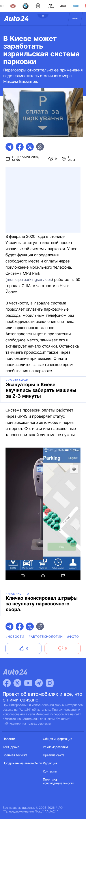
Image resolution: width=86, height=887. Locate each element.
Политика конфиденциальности (58, 781)
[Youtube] (28, 683)
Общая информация (57, 739)
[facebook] (20, 147)
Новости (9, 739)
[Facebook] (7, 683)
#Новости (15, 637)
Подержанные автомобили (22, 763)
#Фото (73, 637)
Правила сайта (54, 755)
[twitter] (30, 147)
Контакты (50, 771)
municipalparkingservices (29, 279)
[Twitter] (17, 683)
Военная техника (15, 755)
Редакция (50, 763)
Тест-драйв (11, 747)
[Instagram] (50, 683)
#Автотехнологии (46, 637)
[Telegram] (39, 683)
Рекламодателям (55, 747)
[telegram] (9, 147)
